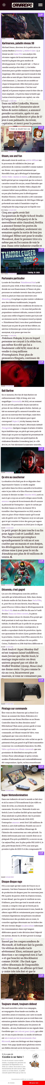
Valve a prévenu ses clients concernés (18, 749)
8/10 (23, 348)
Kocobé (3, 386)
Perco (2, 939)
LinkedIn (23, 103)
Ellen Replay (4, 100)
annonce (5, 501)
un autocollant (28, 926)
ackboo (3, 38)
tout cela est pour (24, 1031)
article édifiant (32, 160)
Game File (18, 54)
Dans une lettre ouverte (18, 614)
